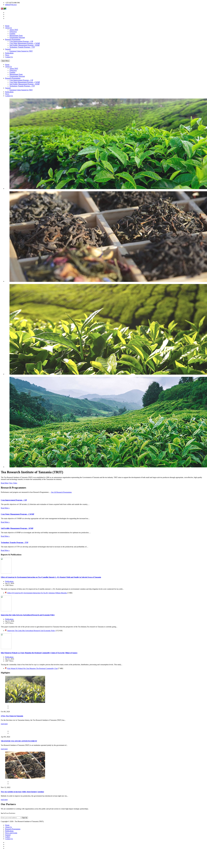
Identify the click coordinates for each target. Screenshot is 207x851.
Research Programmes (12, 39)
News (7, 55)
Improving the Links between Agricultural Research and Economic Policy (28, 615)
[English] (2, 8)
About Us (8, 28)
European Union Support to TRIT (21, 51)
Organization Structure (17, 37)
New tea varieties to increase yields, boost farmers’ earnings (22, 792)
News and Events (11, 833)
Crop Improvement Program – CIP (21, 41)
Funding (12, 33)
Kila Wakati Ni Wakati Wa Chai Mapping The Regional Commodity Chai (32, 668)
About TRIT (13, 30)
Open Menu (5, 61)
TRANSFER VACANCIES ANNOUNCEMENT (19, 741)
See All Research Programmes (61, 492)
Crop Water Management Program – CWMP (24, 43)
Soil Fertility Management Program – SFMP (24, 45)
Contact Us (9, 57)
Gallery (7, 837)
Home (7, 26)
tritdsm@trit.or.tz (11, 5)
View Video (13, 483)
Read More (5, 483)
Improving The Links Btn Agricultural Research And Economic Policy (31, 631)
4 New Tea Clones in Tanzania (12, 716)
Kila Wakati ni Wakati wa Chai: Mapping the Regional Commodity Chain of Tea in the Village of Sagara (39, 653)
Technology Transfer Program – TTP (22, 47)
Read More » (5, 508)
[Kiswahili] (5, 8)
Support (8, 49)
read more (4, 724)
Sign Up (24, 817)
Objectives (13, 32)
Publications (9, 53)
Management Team (16, 35)
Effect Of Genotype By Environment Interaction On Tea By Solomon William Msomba (37, 593)
